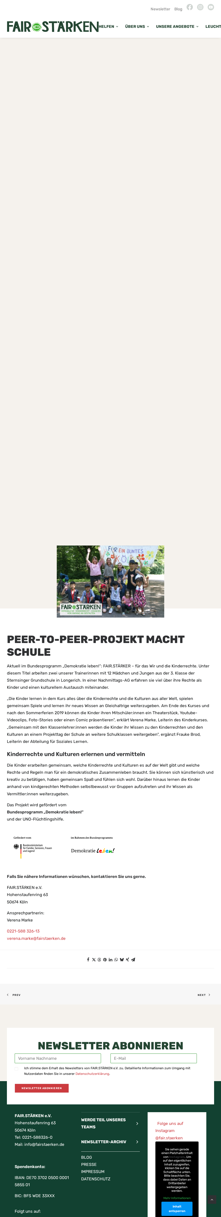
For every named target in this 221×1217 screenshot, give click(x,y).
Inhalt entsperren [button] (177, 1209)
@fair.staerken (169, 1137)
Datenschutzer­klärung (92, 1074)
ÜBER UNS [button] (135, 26)
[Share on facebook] (88, 959)
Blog (178, 9)
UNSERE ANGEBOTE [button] (175, 26)
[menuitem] (161, 9)
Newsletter (160, 9)
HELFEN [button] (106, 26)
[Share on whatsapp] (116, 959)
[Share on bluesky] (121, 959)
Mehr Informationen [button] (177, 1198)
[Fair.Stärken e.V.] (53, 26)
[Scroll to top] (212, 1199)
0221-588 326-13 (23, 931)
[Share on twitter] (93, 959)
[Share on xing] (127, 959)
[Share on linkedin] (110, 959)
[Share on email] (133, 959)
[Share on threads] (99, 959)
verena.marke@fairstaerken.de (36, 938)
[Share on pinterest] (104, 959)
